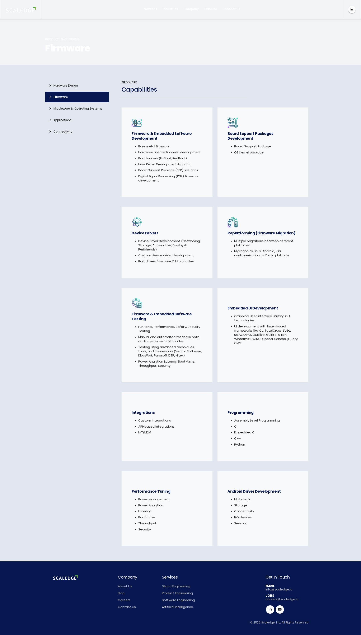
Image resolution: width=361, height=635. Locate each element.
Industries (170, 9)
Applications (62, 120)
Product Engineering (177, 593)
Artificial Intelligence (177, 607)
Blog (121, 593)
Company (191, 9)
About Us (125, 586)
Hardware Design (65, 85)
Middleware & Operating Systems (77, 108)
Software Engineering (178, 600)
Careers (210, 9)
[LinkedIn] (352, 9)
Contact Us (231, 9)
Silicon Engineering (176, 586)
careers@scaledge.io (282, 599)
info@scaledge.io (279, 589)
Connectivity (62, 131)
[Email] (280, 609)
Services (150, 9)
